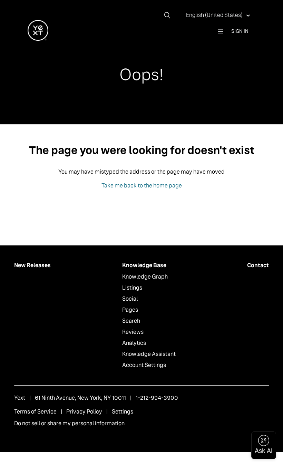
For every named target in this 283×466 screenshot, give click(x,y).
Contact (258, 265)
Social (130, 298)
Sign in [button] (239, 31)
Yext (19, 397)
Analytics (134, 343)
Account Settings (144, 365)
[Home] (38, 38)
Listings (132, 287)
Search (131, 320)
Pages (130, 309)
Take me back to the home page (141, 185)
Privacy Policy (84, 411)
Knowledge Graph (145, 276)
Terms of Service (35, 411)
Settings (122, 411)
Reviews (133, 332)
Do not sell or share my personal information (69, 423)
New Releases (32, 265)
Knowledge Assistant (149, 354)
